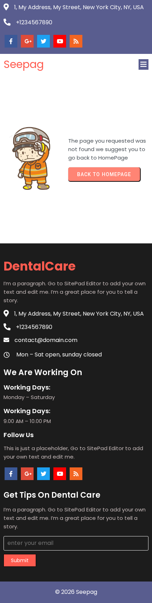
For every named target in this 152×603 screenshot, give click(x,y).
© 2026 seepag (76, 592)
